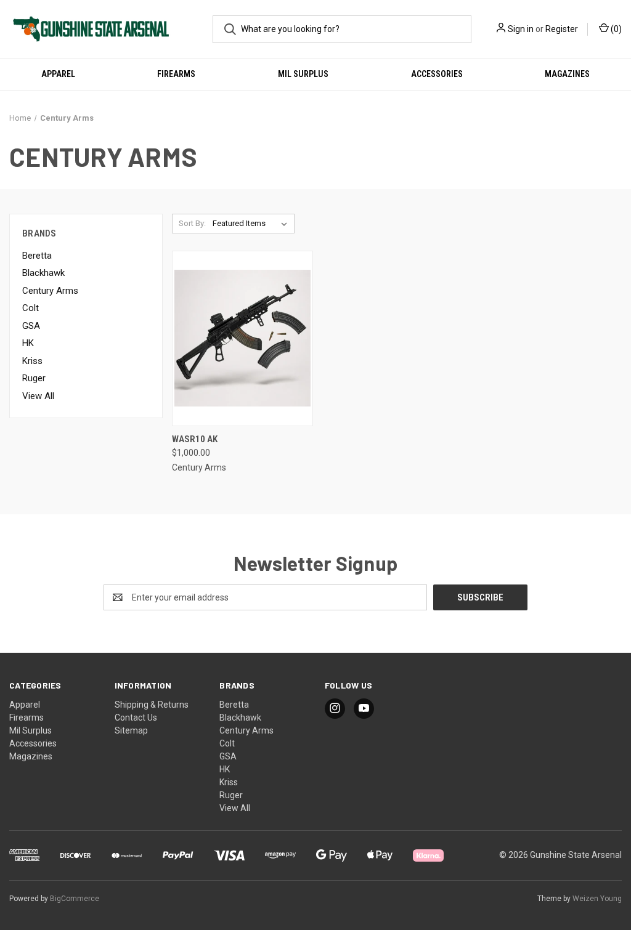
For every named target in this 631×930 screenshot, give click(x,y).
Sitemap (131, 730)
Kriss (32, 360)
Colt (30, 307)
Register (561, 29)
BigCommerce (74, 898)
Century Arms (50, 290)
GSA (31, 325)
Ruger (34, 378)
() (615, 29)
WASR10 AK (195, 439)
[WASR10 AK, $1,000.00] (242, 338)
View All (38, 396)
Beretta (37, 255)
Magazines (567, 74)
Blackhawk (43, 272)
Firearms (176, 74)
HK (28, 343)
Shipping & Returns (152, 705)
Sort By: (192, 223)
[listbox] (252, 223)
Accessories (437, 74)
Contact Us (136, 717)
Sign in (521, 29)
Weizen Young (597, 898)
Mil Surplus (303, 74)
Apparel (58, 74)
